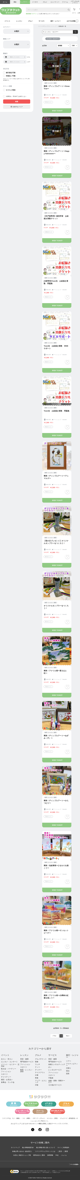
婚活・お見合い (7, 1079)
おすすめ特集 (71, 21)
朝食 (36, 1062)
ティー (37, 1067)
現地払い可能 (10, 76)
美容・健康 (24, 1059)
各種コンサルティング (56, 1064)
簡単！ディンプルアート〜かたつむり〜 (56, 802)
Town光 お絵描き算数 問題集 (56, 411)
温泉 (67, 1073)
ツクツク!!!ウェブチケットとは (45, 1151)
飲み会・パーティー (8, 1069)
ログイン (34, 13)
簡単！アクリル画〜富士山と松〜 (55, 672)
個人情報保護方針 (28, 1147)
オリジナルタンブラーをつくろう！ (56, 607)
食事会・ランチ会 (7, 1082)
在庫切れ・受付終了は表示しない (16, 96)
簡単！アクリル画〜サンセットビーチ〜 (56, 931)
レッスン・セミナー (52, 38)
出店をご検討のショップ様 (22, 1155)
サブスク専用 (10, 90)
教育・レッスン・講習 (27, 1070)
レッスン (24, 1055)
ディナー (38, 1070)
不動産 (50, 1078)
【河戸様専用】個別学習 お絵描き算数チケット (56, 217)
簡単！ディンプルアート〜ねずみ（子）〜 (56, 737)
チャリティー (6, 1077)
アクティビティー (72, 1064)
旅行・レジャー (72, 1056)
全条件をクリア (17, 107)
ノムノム (64, 1155)
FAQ (57, 1155)
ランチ (37, 1064)
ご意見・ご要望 (63, 1151)
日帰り (68, 1068)
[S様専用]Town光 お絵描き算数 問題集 (56, 282)
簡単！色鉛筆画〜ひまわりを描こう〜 (56, 867)
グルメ (38, 1055)
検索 (16, 101)
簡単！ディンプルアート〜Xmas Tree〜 (57, 87)
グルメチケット (41, 1059)
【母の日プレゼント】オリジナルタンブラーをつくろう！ (56, 542)
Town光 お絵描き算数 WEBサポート (56, 347)
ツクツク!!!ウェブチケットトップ (47, 26)
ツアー (68, 1061)
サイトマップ (15, 1147)
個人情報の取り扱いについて (45, 1147)
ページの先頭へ (74, 1164)
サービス (52, 1055)
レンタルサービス (55, 1070)
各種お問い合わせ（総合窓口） (22, 1151)
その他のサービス (55, 1085)
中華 (36, 1075)
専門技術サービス (27, 1062)
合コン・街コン (7, 1059)
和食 (36, 1078)
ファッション (6, 1071)
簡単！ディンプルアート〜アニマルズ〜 (56, 477)
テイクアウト (40, 1072)
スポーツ (4, 1074)
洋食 (36, 1085)
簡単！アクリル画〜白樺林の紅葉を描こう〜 (56, 996)
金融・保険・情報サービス (56, 1081)
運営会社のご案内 (39, 1155)
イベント (5, 1055)
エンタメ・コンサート (9, 1062)
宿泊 (67, 1071)
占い (50, 1067)
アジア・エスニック (41, 1081)
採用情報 (50, 1155)
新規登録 (28, 13)
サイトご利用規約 (63, 1147)
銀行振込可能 (10, 72)
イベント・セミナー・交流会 (10, 1065)
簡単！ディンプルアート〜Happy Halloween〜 (56, 152)
